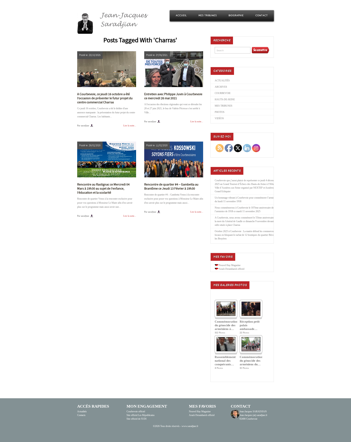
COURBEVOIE (223, 93)
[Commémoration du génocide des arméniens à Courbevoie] (226, 315)
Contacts (81, 415)
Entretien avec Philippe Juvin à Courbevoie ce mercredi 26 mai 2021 (173, 96)
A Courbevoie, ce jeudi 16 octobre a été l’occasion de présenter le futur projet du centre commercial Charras (105, 98)
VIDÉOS (219, 118)
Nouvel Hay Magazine (229, 265)
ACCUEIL (181, 15)
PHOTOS (219, 112)
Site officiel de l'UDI (136, 418)
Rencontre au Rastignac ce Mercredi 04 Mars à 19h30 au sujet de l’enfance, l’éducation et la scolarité (103, 188)
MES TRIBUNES (207, 15)
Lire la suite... (129, 125)
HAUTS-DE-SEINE (225, 99)
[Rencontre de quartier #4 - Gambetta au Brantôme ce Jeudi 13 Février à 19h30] (173, 159)
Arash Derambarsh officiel (231, 268)
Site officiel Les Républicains (141, 415)
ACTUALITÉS (222, 80)
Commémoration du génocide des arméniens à (226, 325)
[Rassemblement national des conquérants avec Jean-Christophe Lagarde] (226, 350)
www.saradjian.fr (190, 426)
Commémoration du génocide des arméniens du (251, 360)
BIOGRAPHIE (236, 15)
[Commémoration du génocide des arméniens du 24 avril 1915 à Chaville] (251, 350)
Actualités (82, 411)
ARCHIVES (221, 86)
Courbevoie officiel (136, 411)
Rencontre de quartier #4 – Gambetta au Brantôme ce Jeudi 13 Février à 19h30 (171, 186)
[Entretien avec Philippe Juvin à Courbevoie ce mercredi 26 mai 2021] (173, 69)
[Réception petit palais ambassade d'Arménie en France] (251, 315)
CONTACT (261, 15)
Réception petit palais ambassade (250, 325)
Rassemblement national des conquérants (225, 360)
